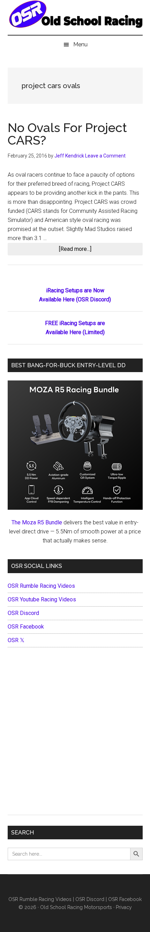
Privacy (124, 907)
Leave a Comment (105, 156)
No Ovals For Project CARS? (67, 133)
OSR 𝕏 (16, 640)
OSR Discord (23, 613)
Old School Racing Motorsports (76, 907)
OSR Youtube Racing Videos (42, 599)
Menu (80, 44)
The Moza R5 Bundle (37, 522)
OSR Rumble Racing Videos (41, 586)
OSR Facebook (26, 626)
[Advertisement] (75, 733)
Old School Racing (75, 21)
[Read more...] (83, 250)
